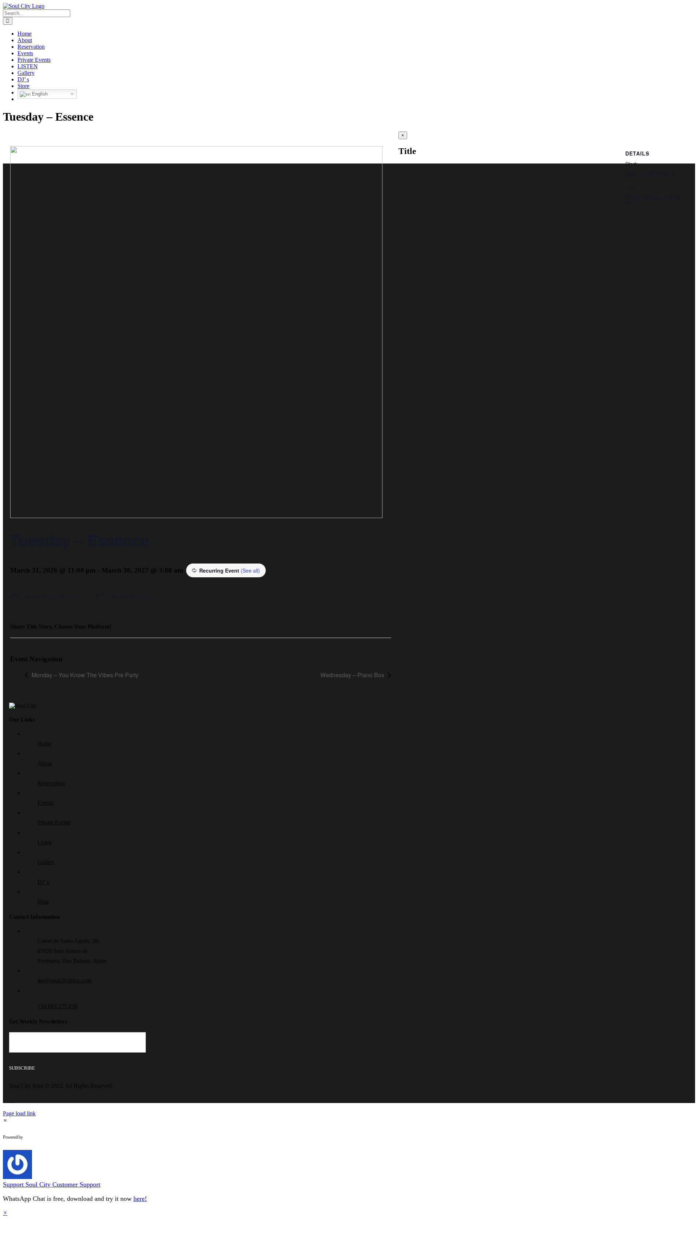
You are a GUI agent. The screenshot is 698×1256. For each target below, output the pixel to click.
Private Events (54, 822)
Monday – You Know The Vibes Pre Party (85, 675)
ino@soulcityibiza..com (64, 980)
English (39, 94)
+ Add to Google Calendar (52, 597)
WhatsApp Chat (53, 1137)
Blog (43, 901)
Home (44, 743)
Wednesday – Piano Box (352, 675)
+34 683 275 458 (57, 1006)
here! (140, 1198)
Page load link (19, 1113)
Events (45, 803)
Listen (44, 842)
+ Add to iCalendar (129, 597)
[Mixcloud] (11, 1100)
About (44, 763)
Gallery (46, 862)
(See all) (250, 570)
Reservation (51, 783)
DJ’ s (43, 882)
